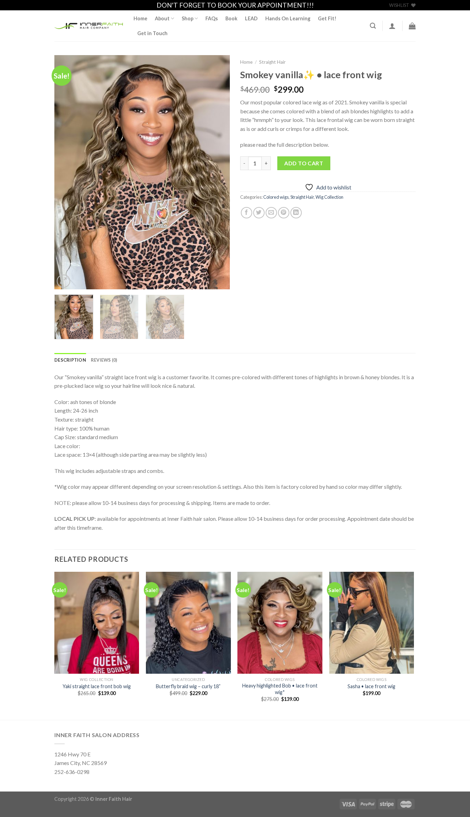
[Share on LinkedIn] (296, 212)
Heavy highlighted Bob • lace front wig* (280, 689)
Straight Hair (272, 62)
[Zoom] (63, 281)
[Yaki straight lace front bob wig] (96, 623)
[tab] (70, 360)
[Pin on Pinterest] (283, 212)
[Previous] (66, 172)
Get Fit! (327, 18)
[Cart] (412, 25)
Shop (187, 18)
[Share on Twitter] (259, 212)
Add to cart (303, 163)
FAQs (211, 18)
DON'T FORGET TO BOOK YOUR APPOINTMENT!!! (235, 5)
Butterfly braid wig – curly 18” (188, 686)
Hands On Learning (287, 18)
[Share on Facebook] (246, 212)
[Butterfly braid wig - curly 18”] (188, 623)
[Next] (218, 172)
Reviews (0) (104, 360)
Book (231, 18)
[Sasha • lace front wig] (371, 623)
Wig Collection (329, 197)
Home (140, 18)
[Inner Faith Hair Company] (88, 26)
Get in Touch (152, 33)
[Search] (373, 26)
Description (70, 360)
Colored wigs (276, 197)
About (162, 18)
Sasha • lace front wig (371, 686)
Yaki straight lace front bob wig (97, 686)
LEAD (251, 18)
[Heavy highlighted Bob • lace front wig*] (279, 623)
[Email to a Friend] (271, 212)
